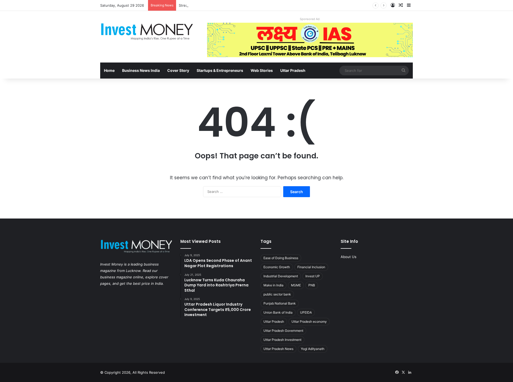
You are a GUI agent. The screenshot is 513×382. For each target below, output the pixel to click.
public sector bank (277, 294)
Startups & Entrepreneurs (220, 70)
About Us (348, 257)
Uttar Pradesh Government (283, 331)
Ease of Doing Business (280, 258)
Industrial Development (280, 276)
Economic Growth (276, 267)
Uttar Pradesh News (278, 349)
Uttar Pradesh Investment (282, 340)
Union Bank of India (278, 312)
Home (109, 70)
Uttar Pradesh (292, 70)
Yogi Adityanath (312, 349)
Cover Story (178, 70)
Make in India (273, 285)
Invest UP (312, 276)
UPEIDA (306, 312)
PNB (311, 285)
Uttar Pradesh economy (309, 321)
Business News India (141, 70)
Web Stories (262, 70)
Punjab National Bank (279, 303)
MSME (296, 285)
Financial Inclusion (311, 267)
